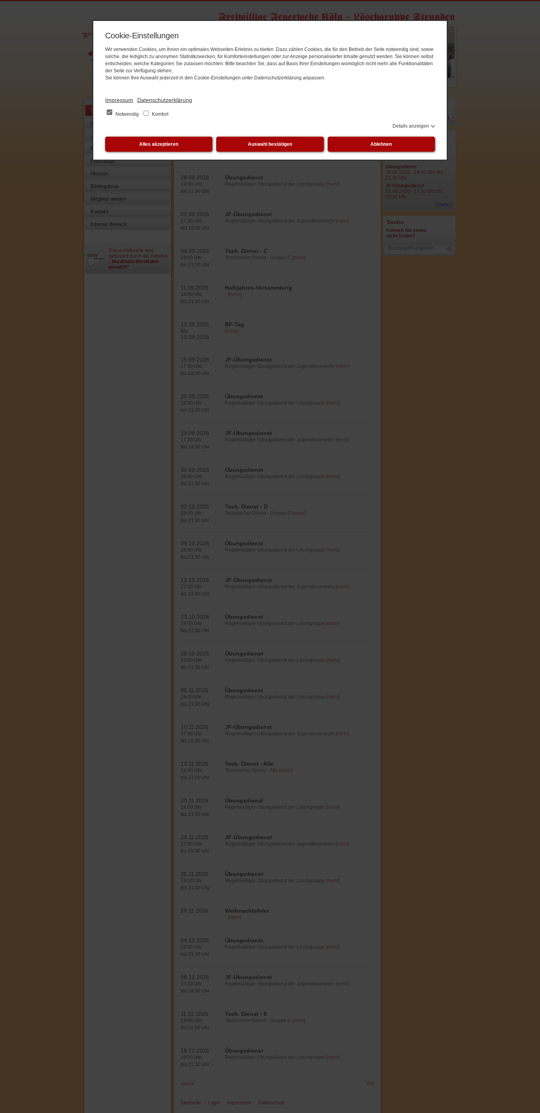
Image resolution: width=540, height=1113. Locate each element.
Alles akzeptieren (158, 144)
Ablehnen (381, 144)
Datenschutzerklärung (164, 100)
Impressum (119, 100)
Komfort (159, 114)
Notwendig (127, 114)
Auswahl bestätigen (270, 144)
